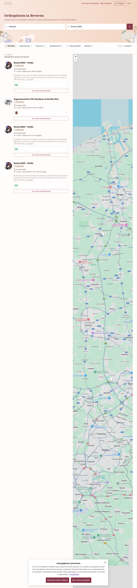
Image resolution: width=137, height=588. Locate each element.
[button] (112, 378)
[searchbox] (34, 27)
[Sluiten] (105, 562)
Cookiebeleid (74, 574)
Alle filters (11, 46)
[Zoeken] (130, 27)
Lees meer (29, 79)
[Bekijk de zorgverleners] (41, 85)
